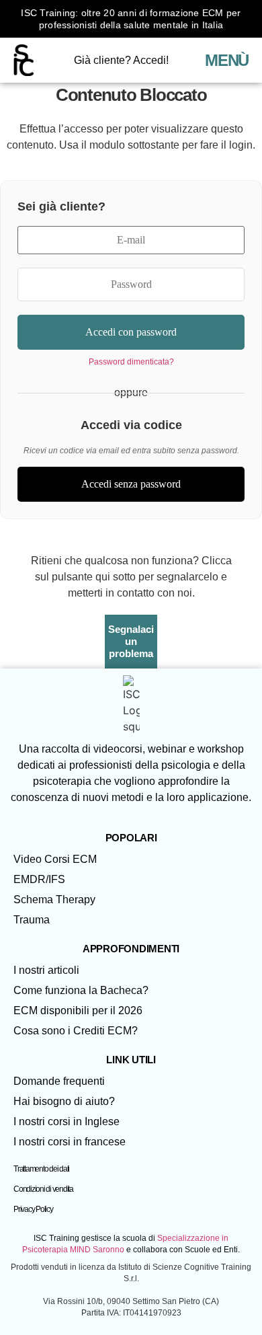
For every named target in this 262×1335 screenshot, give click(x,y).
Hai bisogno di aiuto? (64, 1101)
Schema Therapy (54, 899)
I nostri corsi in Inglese (66, 1121)
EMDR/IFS (39, 879)
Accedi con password (131, 332)
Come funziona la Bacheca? (80, 990)
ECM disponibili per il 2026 (77, 1010)
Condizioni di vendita (43, 1189)
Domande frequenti (59, 1081)
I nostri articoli (46, 970)
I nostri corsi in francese (69, 1141)
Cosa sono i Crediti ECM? (75, 1030)
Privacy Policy (33, 1209)
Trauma (31, 919)
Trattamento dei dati (41, 1169)
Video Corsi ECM (55, 859)
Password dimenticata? (131, 362)
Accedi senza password (131, 484)
